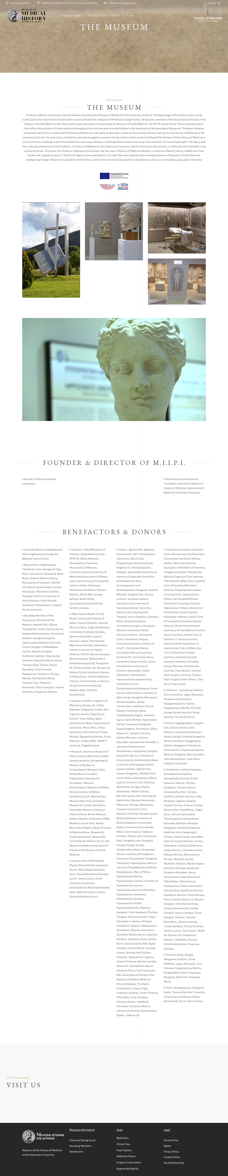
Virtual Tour (123, 1144)
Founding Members (80, 1145)
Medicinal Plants (126, 1156)
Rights (167, 1145)
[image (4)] (114, 231)
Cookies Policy (172, 1157)
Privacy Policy (171, 1151)
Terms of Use (171, 1140)
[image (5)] (51, 250)
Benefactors (76, 1151)
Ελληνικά (212, 3)
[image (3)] (177, 228)
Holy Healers (124, 1150)
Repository (123, 1137)
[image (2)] (177, 281)
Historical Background (82, 1140)
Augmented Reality (127, 1168)
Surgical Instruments (129, 1162)
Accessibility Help (174, 1162)
